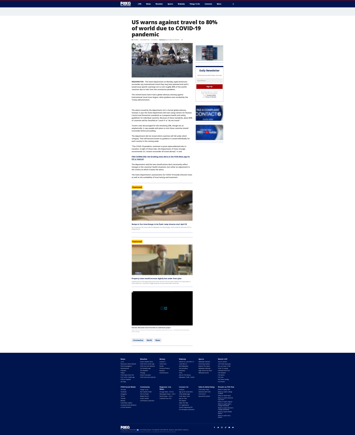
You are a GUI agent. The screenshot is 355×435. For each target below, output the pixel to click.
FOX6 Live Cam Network (147, 366)
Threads (123, 398)
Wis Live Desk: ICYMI (224, 366)
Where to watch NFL (224, 389)
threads (225, 427)
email (232, 427)
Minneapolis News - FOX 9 (167, 394)
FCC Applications (184, 405)
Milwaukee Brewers (204, 362)
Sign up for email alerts (186, 392)
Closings (142, 373)
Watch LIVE (222, 359)
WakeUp (182, 359)
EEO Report (182, 400)
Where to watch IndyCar (225, 402)
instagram (221, 427)
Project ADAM (144, 398)
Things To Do (144, 389)
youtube (229, 427)
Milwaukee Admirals (204, 368)
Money (162, 359)
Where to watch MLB (224, 396)
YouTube (123, 389)
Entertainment (125, 368)
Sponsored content (204, 396)
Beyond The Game (204, 366)
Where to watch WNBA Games (225, 412)
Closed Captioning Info (186, 407)
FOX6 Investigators (126, 366)
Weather (143, 359)
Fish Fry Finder (144, 394)
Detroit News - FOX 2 (165, 396)
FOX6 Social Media (128, 387)
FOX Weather (144, 370)
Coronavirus (154, 40)
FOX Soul (220, 377)
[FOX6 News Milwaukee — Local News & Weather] (127, 4)
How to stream (222, 362)
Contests (181, 389)
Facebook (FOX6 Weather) (128, 405)
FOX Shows (221, 381)
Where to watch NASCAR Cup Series (225, 398)
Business (162, 370)
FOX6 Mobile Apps (184, 394)
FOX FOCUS (202, 394)
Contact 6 (162, 362)
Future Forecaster (145, 375)
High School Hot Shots (205, 370)
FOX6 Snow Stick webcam (148, 377)
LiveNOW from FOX (224, 370)
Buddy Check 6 (144, 396)
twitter (218, 427)
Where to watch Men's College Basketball (224, 404)
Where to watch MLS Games (224, 416)
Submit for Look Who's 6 (186, 362)
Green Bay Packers (204, 364)
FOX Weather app (145, 368)
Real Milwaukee (183, 366)
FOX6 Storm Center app (147, 364)
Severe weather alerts (146, 362)
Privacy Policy (211, 95)
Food (180, 373)
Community (145, 387)
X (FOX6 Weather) (126, 407)
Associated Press (144, 40)
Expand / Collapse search (233, 4)
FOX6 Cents (162, 364)
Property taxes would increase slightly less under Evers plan (156, 278)
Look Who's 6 (183, 364)
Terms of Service (210, 97)
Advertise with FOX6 (204, 392)
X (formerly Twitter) (126, 403)
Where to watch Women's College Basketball (225, 408)
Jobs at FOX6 (183, 398)
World (149, 340)
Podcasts (123, 370)
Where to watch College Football (225, 392)
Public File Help (183, 403)
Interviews (182, 370)
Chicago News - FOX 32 (166, 392)
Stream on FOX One (226, 387)
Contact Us (183, 387)
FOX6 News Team (184, 396)
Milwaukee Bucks (203, 373)
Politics (123, 373)
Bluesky (123, 400)
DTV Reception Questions (186, 409)
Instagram (124, 394)
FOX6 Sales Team (203, 389)
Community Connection (147, 400)
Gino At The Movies (185, 375)
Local (122, 362)
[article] (162, 205)
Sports (201, 359)
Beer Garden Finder (146, 392)
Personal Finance (164, 368)
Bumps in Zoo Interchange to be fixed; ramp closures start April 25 (159, 224)
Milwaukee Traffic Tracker (187, 377)
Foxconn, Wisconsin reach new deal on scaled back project (151, 327)
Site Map (123, 381)
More (219, 4)
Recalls (161, 366)
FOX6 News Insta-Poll (127, 375)
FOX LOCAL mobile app (128, 377)
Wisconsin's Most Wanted (128, 364)
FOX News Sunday (223, 379)
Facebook (123, 392)
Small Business (163, 373)
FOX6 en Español (126, 379)
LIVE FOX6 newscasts (224, 364)
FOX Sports (221, 375)
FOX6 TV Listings (223, 368)
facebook (214, 427)
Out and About (183, 368)
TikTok (123, 396)
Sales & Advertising (206, 387)
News (157, 340)
